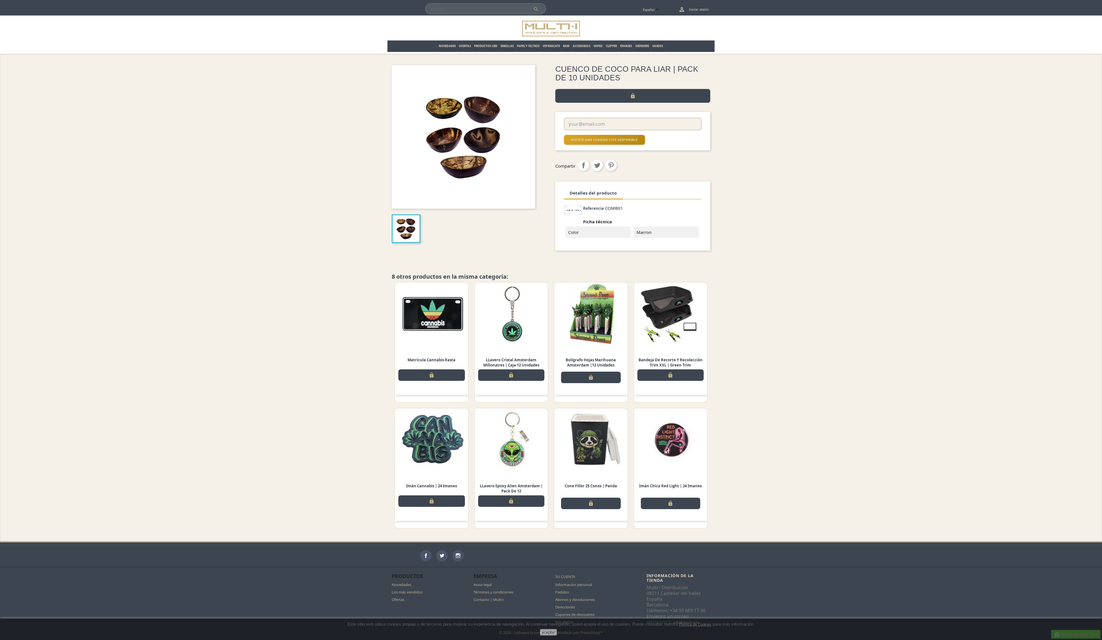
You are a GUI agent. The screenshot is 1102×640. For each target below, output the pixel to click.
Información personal (573, 584)
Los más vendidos (407, 592)
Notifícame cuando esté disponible (604, 139)
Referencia (593, 208)
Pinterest (611, 165)
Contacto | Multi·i (489, 599)
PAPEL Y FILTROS (528, 46)
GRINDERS (642, 46)
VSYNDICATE (551, 46)
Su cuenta (565, 576)
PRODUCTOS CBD (485, 46)
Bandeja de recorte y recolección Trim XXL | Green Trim (671, 362)
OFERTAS (465, 46)
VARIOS (657, 46)
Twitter (442, 555)
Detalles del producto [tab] (593, 193)
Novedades (401, 584)
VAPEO (598, 46)
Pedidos (562, 592)
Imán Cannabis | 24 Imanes (431, 485)
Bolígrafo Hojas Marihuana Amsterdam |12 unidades (591, 362)
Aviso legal (483, 584)
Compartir (583, 165)
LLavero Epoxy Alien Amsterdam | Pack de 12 (511, 488)
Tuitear (597, 165)
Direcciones (565, 607)
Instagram (458, 555)
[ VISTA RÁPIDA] (431, 314)
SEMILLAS (507, 46)
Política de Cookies (695, 624)
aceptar (548, 632)
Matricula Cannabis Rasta (431, 359)
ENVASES (626, 46)
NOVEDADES (447, 46)
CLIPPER (611, 46)
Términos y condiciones (493, 592)
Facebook (426, 555)
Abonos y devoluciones (575, 599)
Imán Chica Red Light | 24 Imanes (670, 485)
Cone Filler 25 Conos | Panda (591, 485)
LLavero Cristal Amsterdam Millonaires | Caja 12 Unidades (511, 362)
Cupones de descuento (575, 614)
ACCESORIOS (581, 46)
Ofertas (398, 599)
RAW (566, 46)
